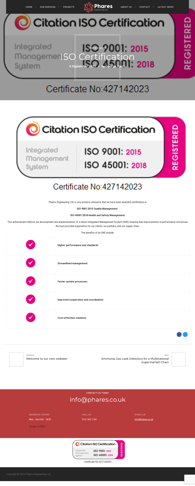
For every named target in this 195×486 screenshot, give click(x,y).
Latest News (166, 7)
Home (29, 7)
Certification (97, 48)
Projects (68, 7)
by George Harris (114, 66)
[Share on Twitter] (185, 334)
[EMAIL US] (129, 416)
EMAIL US (140, 414)
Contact (144, 7)
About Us (126, 7)
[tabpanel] (97, 153)
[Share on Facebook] (179, 334)
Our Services (47, 7)
